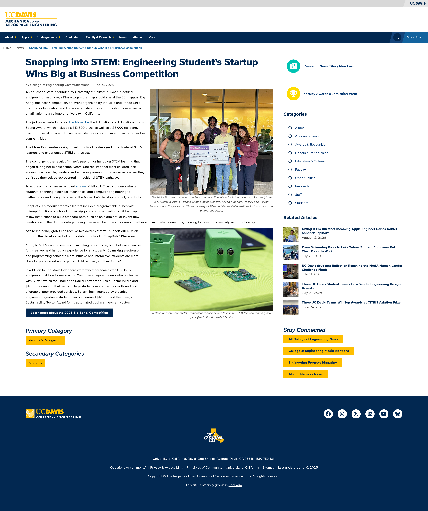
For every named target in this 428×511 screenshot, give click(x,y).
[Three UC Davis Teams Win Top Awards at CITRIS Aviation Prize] (290, 307)
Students (35, 363)
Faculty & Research (98, 37)
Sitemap (268, 467)
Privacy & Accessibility (166, 467)
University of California (242, 467)
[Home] (31, 18)
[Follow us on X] (356, 414)
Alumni (138, 37)
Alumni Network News (306, 374)
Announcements (307, 136)
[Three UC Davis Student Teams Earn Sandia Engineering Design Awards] (290, 289)
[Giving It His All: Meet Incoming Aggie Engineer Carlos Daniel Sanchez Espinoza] (290, 234)
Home (7, 48)
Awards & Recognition (45, 340)
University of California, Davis (174, 458)
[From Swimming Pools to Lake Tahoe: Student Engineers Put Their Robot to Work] (290, 252)
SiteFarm (235, 484)
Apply (25, 37)
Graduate (71, 37)
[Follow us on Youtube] (384, 414)
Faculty (300, 169)
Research (302, 186)
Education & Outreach (311, 161)
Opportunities (305, 177)
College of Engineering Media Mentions (319, 350)
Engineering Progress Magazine (313, 362)
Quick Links (414, 37)
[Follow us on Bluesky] (397, 414)
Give (152, 37)
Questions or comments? (128, 467)
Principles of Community (204, 467)
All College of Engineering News (313, 339)
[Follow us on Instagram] (342, 414)
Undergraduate (47, 37)
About (9, 37)
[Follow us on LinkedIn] (370, 414)
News (123, 37)
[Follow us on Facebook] (328, 414)
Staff (298, 194)
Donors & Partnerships (311, 152)
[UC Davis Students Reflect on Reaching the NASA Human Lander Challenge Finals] (290, 270)
